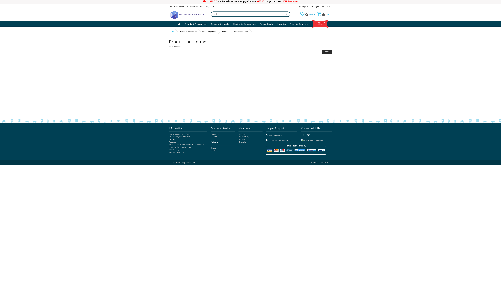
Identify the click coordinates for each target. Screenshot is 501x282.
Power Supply (266, 24)
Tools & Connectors (300, 24)
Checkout (328, 6)
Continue (327, 52)
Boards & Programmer (196, 24)
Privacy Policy (174, 150)
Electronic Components (244, 24)
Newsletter (242, 142)
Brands (213, 148)
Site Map (214, 137)
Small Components (209, 32)
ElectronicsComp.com (181, 162)
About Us (172, 142)
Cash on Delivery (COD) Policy (180, 147)
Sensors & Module (220, 24)
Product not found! (241, 32)
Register (304, 6)
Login (316, 6)
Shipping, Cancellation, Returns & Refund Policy (186, 144)
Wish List (241, 139)
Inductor (225, 32)
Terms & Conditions (176, 152)
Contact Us (215, 134)
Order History (243, 137)
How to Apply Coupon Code (179, 134)
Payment (172, 139)
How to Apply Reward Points (179, 137)
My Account (242, 134)
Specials (214, 150)
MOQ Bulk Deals (320, 23)
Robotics (281, 24)
